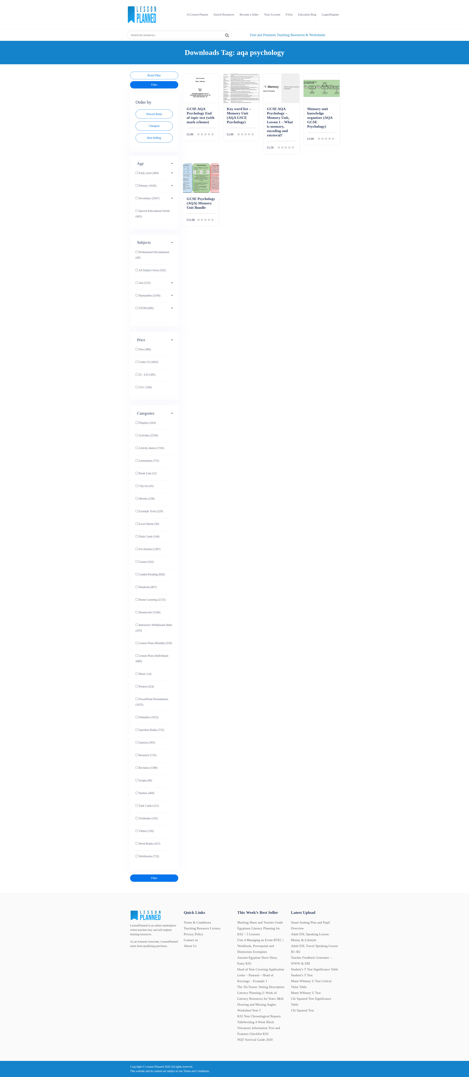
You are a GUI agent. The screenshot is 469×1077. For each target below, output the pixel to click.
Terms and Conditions (196, 1071)
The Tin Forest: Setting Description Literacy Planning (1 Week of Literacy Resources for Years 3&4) (260, 992)
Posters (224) (146, 686)
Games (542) (146, 561)
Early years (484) (148, 173)
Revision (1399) (147, 767)
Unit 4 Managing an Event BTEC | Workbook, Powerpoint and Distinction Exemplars (260, 946)
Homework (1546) (149, 612)
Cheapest (154, 125)
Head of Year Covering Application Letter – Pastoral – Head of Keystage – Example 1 (260, 975)
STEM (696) (146, 308)
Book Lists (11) (147, 473)
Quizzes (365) (146, 742)
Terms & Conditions (197, 922)
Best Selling (154, 137)
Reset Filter (154, 75)
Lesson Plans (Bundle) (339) (155, 643)
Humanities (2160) (149, 295)
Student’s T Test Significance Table (314, 969)
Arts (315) (144, 282)
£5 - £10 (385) (146, 374)
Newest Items (154, 114)
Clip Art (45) (146, 485)
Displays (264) (147, 422)
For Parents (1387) (149, 549)
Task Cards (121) (148, 805)
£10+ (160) (145, 387)
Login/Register (330, 14)
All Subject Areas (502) (152, 270)
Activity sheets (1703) (151, 448)
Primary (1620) (147, 185)
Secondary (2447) (148, 198)
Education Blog (307, 14)
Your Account (272, 14)
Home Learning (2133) (151, 599)
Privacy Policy (193, 934)
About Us (190, 946)
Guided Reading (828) (151, 574)
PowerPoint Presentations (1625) (152, 702)
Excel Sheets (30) (148, 523)
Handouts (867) (147, 587)
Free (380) (144, 349)
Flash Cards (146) (148, 536)
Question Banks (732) (151, 729)
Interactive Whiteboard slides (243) (154, 627)
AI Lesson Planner (197, 14)
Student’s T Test (302, 975)
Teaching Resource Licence (202, 928)
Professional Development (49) (152, 255)
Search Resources (224, 14)
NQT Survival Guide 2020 (255, 1039)
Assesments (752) (148, 460)
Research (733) (147, 755)
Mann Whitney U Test (306, 993)
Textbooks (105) (148, 818)
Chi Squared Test (302, 1010)
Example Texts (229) (150, 511)
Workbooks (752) (148, 856)
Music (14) (144, 673)
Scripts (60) (145, 780)
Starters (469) (146, 793)
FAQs (289, 14)
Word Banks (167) (149, 843)
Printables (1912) (148, 717)
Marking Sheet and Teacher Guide (260, 922)
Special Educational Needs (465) (153, 213)
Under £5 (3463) (148, 362)
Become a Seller (249, 14)
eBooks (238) (146, 498)
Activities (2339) (148, 435)
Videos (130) (146, 831)
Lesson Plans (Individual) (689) (152, 658)
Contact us (191, 940)
